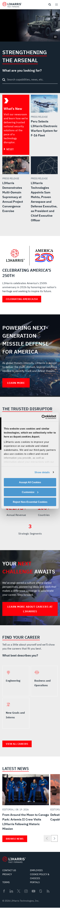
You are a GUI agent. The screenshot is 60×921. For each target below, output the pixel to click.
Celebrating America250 (22, 299)
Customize (28, 492)
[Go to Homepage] (14, 860)
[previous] (47, 838)
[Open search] (49, 4)
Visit (10, 149)
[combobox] (30, 80)
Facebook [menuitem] (4, 891)
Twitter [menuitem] (18, 891)
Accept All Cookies (30, 482)
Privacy (7, 874)
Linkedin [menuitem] (11, 891)
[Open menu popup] (56, 4)
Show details (42, 472)
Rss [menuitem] (48, 891)
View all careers (17, 743)
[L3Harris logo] (12, 5)
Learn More (16, 382)
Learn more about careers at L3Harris (30, 609)
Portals (35, 882)
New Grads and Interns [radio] (15, 713)
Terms (6, 882)
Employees (36, 870)
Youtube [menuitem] (33, 891)
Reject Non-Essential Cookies (30, 501)
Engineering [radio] (15, 681)
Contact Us (9, 870)
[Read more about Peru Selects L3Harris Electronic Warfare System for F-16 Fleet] (44, 116)
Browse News (15, 838)
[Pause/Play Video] (55, 37)
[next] (54, 838)
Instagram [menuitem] (26, 891)
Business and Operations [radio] (44, 681)
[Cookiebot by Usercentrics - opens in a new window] (42, 417)
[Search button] (3, 79)
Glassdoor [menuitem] (40, 891)
